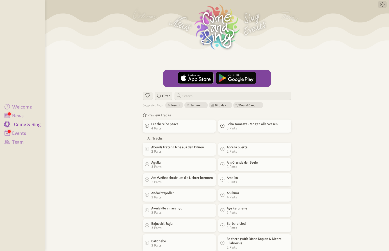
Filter (165, 96)
